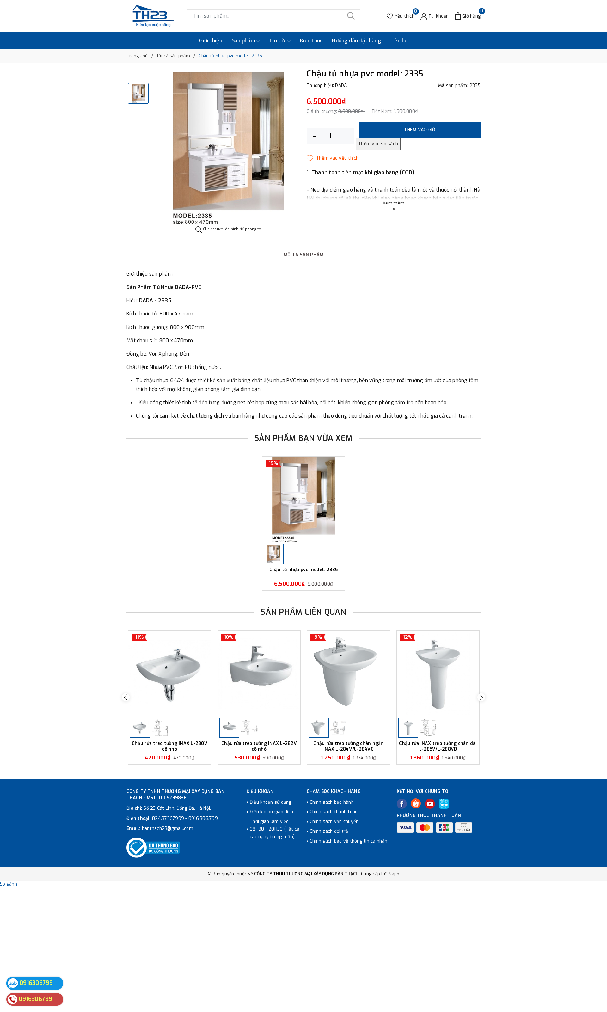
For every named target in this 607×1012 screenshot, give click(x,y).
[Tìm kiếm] (351, 16)
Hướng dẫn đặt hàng (356, 40)
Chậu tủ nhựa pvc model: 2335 (303, 570)
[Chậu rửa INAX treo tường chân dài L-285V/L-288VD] (438, 673)
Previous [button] (126, 697)
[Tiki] (444, 804)
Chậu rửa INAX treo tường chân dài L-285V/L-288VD (438, 746)
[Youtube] (430, 804)
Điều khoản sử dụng (270, 802)
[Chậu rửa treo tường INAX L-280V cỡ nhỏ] (169, 673)
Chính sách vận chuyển (334, 822)
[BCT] (153, 848)
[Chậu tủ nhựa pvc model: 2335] (303, 499)
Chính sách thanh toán (334, 812)
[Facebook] (402, 804)
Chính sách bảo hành (332, 802)
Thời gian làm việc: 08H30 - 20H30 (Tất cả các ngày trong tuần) (274, 829)
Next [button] (481, 697)
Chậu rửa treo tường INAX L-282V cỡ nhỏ (259, 746)
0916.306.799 (203, 818)
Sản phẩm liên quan (303, 612)
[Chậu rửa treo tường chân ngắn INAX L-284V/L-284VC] (348, 673)
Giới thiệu (210, 40)
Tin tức (278, 40)
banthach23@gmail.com (167, 829)
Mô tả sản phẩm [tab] (304, 255)
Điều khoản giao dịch (271, 812)
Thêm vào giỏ (420, 130)
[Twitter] (416, 803)
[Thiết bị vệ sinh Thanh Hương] (153, 16)
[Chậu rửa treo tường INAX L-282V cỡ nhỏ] (259, 673)
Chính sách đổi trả (329, 831)
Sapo (394, 873)
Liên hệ (399, 40)
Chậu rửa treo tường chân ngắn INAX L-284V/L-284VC (348, 746)
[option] (228, 148)
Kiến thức (311, 40)
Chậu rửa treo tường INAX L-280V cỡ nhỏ (169, 746)
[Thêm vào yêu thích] (333, 158)
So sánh (8, 884)
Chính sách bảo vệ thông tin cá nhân (348, 841)
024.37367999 (168, 818)
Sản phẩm (244, 40)
